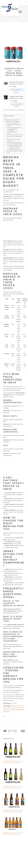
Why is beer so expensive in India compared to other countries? (15, 147)
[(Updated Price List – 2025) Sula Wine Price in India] (14, 776)
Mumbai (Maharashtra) (13, 129)
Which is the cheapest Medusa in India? (16, 143)
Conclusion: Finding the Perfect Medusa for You (15, 151)
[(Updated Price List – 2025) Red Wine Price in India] (14, 750)
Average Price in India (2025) (13, 123)
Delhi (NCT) (11, 130)
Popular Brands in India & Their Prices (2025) (14, 125)
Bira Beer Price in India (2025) (14, 707)
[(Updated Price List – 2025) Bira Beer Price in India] (14, 824)
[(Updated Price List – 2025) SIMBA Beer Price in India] (14, 800)
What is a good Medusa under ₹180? (15, 145)
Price (14, 78)
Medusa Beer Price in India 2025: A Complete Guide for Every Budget (12, 120)
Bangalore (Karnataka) (13, 131)
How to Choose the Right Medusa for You (14, 137)
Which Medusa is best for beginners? (15, 149)
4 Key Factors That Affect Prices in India (15, 134)
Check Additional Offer (16, 89)
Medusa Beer (14, 703)
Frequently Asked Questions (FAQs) (14, 142)
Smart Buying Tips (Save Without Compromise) (13, 140)
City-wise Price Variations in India (14, 127)
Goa (10, 133)
